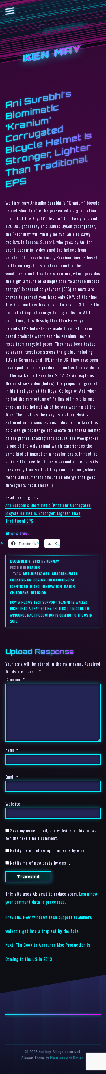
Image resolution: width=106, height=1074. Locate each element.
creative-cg (20, 580)
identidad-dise (61, 580)
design (39, 580)
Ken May (53, 54)
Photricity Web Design (66, 1057)
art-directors (36, 573)
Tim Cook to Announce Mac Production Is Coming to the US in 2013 (51, 615)
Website (12, 803)
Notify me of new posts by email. (40, 863)
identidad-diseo (25, 586)
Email (11, 777)
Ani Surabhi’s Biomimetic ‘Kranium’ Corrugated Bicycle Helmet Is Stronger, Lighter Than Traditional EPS (48, 513)
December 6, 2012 (26, 561)
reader (33, 567)
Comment (15, 679)
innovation (52, 586)
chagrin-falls (65, 573)
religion (39, 592)
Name (11, 750)
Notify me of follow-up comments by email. (49, 850)
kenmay (52, 561)
